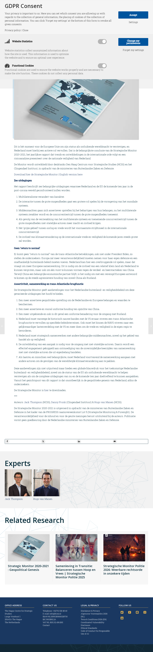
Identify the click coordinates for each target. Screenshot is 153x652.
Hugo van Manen (103, 402)
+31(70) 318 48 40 (60, 611)
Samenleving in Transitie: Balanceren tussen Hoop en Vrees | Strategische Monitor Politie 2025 (75, 571)
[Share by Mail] (115, 441)
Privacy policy (13, 30)
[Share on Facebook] (7, 441)
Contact (46, 625)
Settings (133, 22)
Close (25, 30)
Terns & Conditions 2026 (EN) (94, 619)
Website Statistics (22, 41)
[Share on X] (43, 441)
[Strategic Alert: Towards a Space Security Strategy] (2, 326)
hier (46, 390)
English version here (70, 174)
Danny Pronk (58, 402)
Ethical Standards (89, 628)
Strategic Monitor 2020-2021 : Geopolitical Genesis (28, 568)
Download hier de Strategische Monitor (36, 174)
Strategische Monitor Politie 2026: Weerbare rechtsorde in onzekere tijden (123, 569)
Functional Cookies (23, 65)
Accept (133, 14)
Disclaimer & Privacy (90, 611)
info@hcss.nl (55, 613)
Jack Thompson (33, 402)
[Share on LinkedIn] (79, 441)
